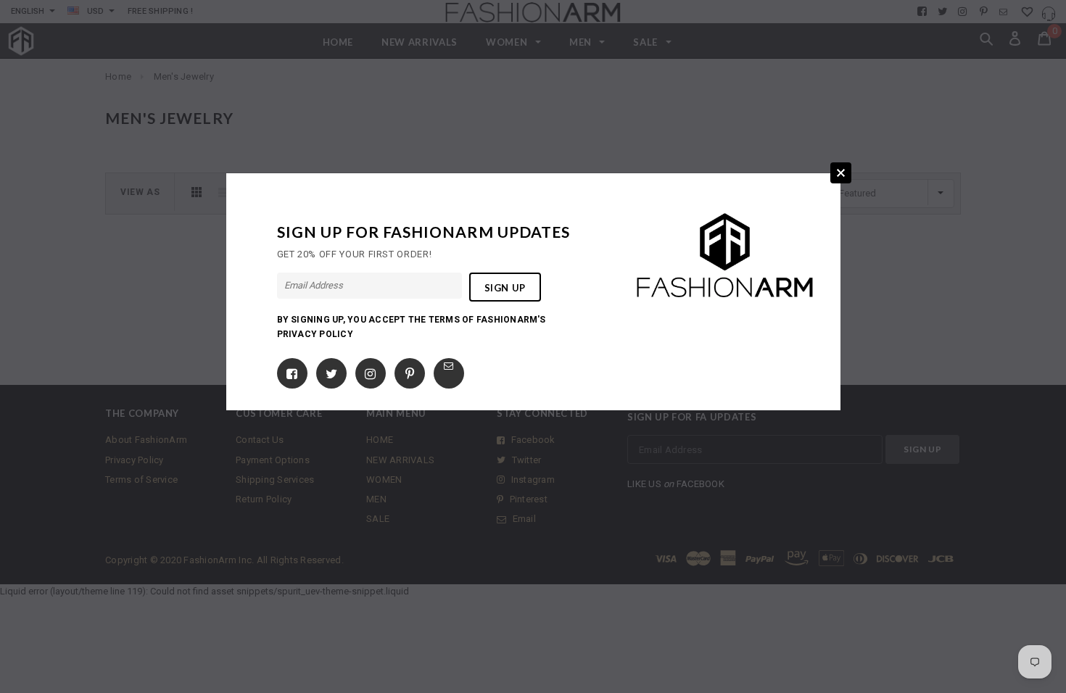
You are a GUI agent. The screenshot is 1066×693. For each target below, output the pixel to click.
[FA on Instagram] (370, 370)
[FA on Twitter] (331, 370)
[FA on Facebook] (291, 370)
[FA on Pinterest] (409, 370)
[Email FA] (448, 365)
